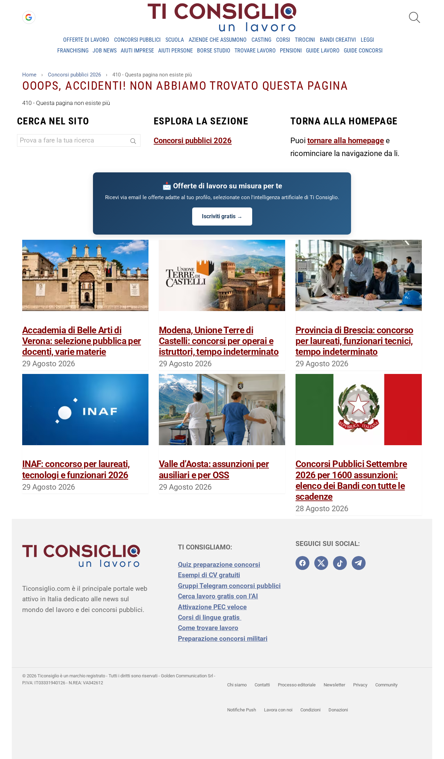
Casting (261, 39)
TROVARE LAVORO (255, 50)
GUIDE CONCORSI (363, 50)
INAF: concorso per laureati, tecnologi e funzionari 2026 (76, 469)
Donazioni (338, 709)
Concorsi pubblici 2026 (193, 140)
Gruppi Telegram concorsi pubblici (229, 586)
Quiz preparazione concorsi (219, 565)
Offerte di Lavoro (86, 39)
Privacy (360, 684)
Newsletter (334, 684)
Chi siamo (237, 684)
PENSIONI (291, 50)
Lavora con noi (278, 709)
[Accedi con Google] (28, 17)
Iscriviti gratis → (222, 216)
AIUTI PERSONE (175, 50)
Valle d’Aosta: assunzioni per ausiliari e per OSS (214, 469)
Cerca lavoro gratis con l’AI (218, 596)
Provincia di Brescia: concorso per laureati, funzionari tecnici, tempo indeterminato (354, 341)
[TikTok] (340, 563)
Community (386, 684)
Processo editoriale (297, 684)
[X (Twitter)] (321, 563)
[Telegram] (359, 563)
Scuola (174, 39)
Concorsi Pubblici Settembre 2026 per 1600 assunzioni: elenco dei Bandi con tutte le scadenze (351, 480)
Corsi (283, 39)
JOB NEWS (105, 50)
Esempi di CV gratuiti (209, 575)
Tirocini (305, 39)
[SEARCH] (414, 17)
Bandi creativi (338, 39)
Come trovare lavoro (208, 628)
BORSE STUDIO (213, 50)
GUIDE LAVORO (323, 50)
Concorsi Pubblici (137, 39)
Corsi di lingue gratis (209, 617)
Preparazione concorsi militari (222, 639)
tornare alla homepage (345, 140)
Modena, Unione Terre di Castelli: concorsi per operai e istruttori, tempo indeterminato (219, 341)
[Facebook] (302, 563)
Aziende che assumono (218, 39)
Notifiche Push (241, 709)
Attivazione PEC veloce (212, 607)
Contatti (262, 684)
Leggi (367, 39)
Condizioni (310, 709)
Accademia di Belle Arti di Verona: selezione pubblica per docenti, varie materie (81, 341)
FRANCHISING (72, 50)
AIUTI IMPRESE (137, 50)
